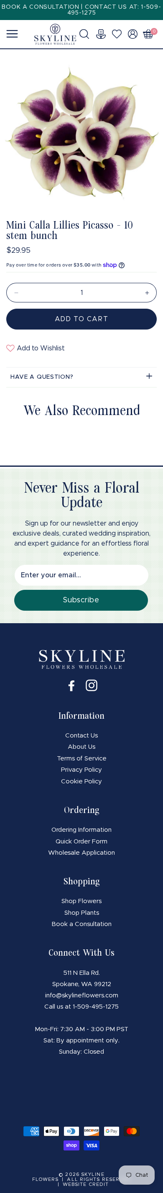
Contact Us (81, 735)
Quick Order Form (81, 841)
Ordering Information (81, 830)
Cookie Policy (81, 781)
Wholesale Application (81, 853)
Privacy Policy (81, 770)
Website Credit (86, 1184)
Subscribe (81, 600)
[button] (86, 34)
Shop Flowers (81, 901)
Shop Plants (81, 913)
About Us (81, 747)
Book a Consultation (82, 924)
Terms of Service (82, 758)
